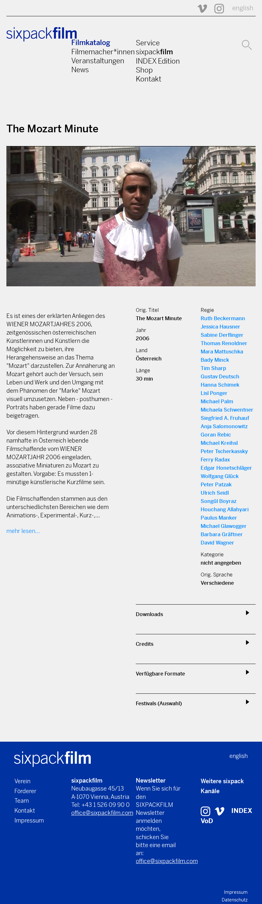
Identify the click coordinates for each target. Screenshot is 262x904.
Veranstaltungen (97, 60)
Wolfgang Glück (220, 476)
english (242, 8)
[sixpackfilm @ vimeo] (219, 811)
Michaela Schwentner (227, 409)
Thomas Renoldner (224, 343)
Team (21, 800)
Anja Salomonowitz (224, 426)
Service (148, 42)
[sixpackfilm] (52, 758)
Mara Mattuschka (222, 351)
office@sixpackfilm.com (102, 812)
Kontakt (148, 78)
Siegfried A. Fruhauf (225, 418)
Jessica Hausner (220, 326)
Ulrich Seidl (215, 493)
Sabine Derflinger (222, 335)
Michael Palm (217, 401)
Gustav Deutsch (220, 376)
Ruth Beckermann (223, 318)
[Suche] (246, 44)
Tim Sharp (213, 368)
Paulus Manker (219, 517)
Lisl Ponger (214, 393)
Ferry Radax (215, 459)
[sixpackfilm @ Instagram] (216, 8)
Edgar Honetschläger (226, 468)
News (80, 69)
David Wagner (217, 542)
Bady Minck (215, 360)
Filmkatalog (90, 42)
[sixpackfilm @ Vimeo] (199, 8)
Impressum (29, 820)
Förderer (25, 791)
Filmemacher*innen (103, 51)
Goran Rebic (216, 434)
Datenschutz (235, 900)
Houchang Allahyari (225, 509)
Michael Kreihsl (219, 443)
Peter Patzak (216, 484)
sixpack (154, 51)
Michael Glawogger (224, 526)
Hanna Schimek (220, 385)
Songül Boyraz (218, 501)
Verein (22, 781)
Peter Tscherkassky (224, 451)
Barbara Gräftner (222, 534)
